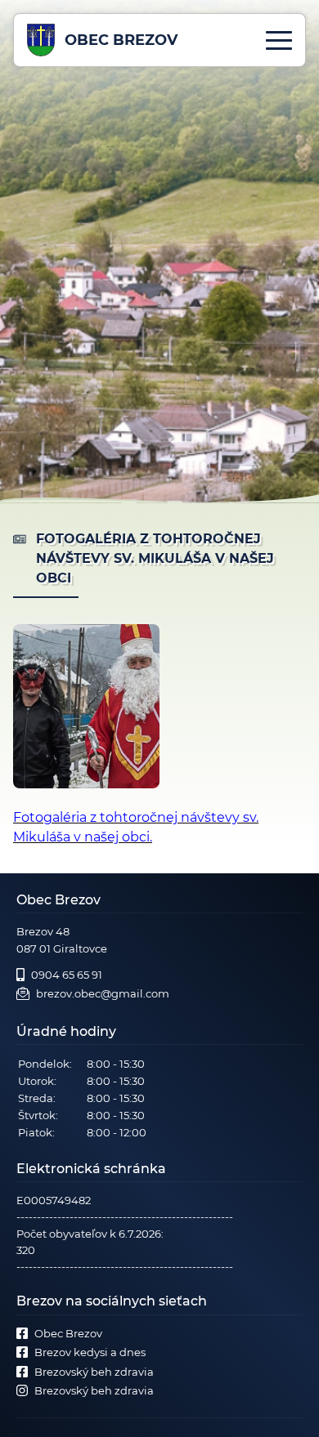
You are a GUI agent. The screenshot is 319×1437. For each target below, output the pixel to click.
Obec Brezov (68, 1333)
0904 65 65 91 (66, 974)
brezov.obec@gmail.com (102, 993)
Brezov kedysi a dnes (90, 1352)
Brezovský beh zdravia (94, 1371)
